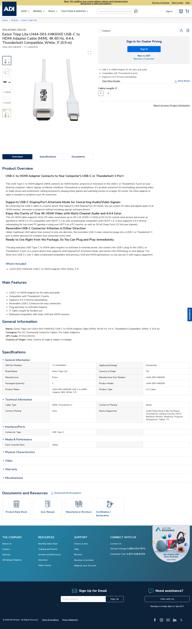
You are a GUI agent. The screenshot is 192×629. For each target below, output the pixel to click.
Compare (106, 30)
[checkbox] (99, 31)
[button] (190, 314)
